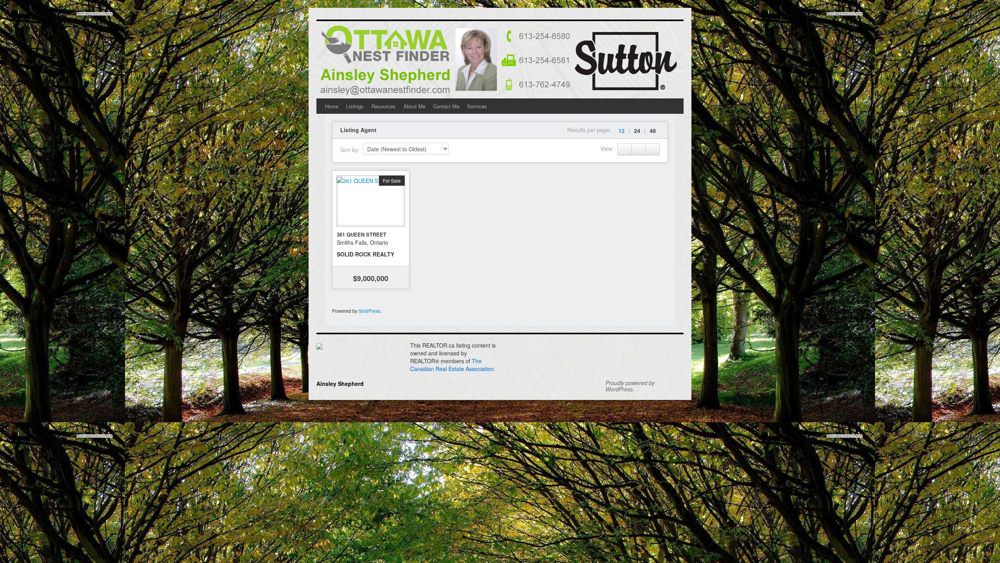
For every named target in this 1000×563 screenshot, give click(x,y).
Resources (383, 106)
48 (653, 130)
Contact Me (446, 106)
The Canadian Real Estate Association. (452, 365)
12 (621, 130)
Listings (355, 106)
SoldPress (369, 310)
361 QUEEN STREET (361, 234)
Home (331, 106)
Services (477, 106)
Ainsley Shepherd (340, 383)
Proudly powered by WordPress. (630, 386)
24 (637, 130)
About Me (414, 106)
